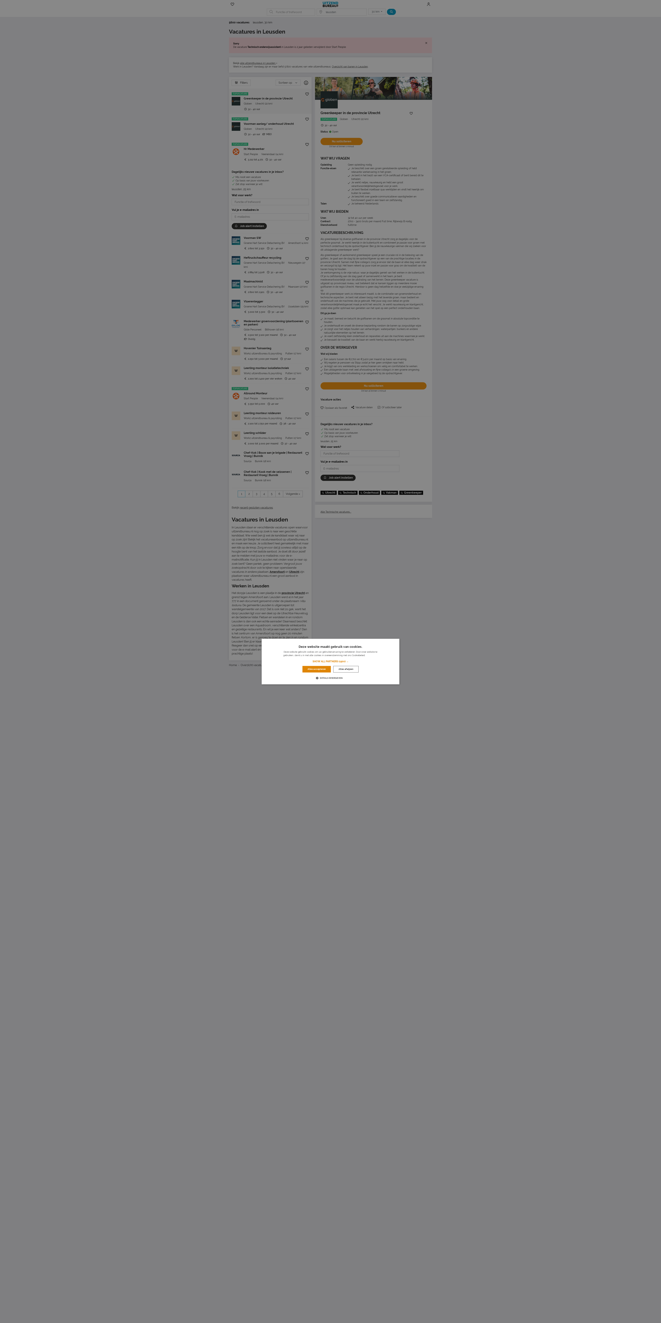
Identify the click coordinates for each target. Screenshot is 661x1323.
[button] (331, 661)
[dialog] (330, 661)
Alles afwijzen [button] (346, 669)
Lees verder (371, 655)
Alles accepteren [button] (317, 669)
